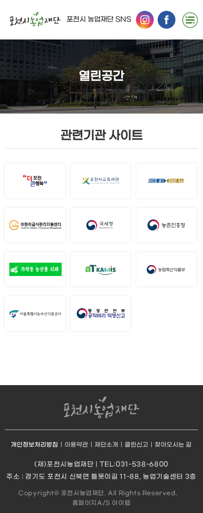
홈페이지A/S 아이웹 (101, 503)
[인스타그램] (145, 20)
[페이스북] (166, 20)
